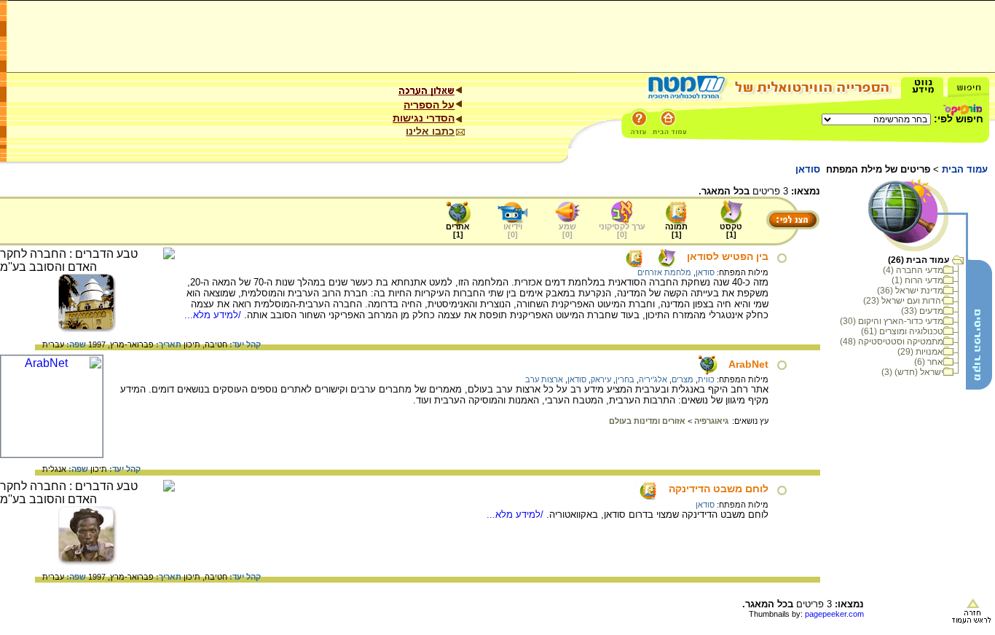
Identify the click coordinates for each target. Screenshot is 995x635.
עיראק (601, 379)
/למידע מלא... (214, 314)
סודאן (705, 272)
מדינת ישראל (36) (910, 290)
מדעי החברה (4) (913, 270)
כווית (706, 379)
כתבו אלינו (430, 131)
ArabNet (748, 364)
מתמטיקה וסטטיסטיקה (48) (891, 341)
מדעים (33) (922, 311)
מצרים (682, 379)
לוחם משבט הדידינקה (718, 488)
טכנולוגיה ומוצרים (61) (902, 331)
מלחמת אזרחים (664, 272)
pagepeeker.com (834, 614)
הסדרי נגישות (424, 118)
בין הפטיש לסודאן (727, 256)
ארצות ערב (544, 379)
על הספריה (429, 105)
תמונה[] (676, 230)
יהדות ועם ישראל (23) (903, 301)
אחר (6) (928, 362)
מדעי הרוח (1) (917, 280)
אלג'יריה (653, 379)
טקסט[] (731, 230)
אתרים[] (458, 230)
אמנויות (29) (920, 352)
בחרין (625, 379)
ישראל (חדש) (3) (912, 372)
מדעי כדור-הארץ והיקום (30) (891, 321)
